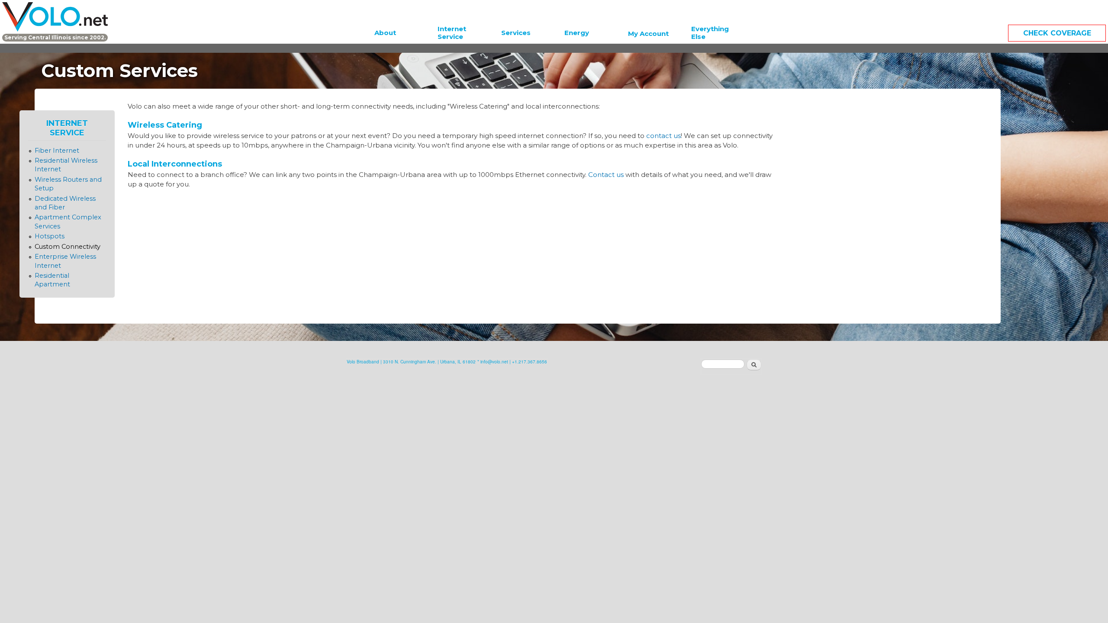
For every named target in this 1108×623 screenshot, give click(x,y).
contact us (663, 136)
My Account (648, 34)
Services (516, 33)
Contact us (606, 174)
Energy (576, 33)
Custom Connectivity (67, 246)
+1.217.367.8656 (529, 362)
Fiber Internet (57, 150)
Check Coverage (1057, 33)
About (385, 33)
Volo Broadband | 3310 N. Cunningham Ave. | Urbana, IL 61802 (411, 362)
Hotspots (49, 236)
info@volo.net (494, 362)
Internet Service (452, 33)
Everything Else (710, 33)
